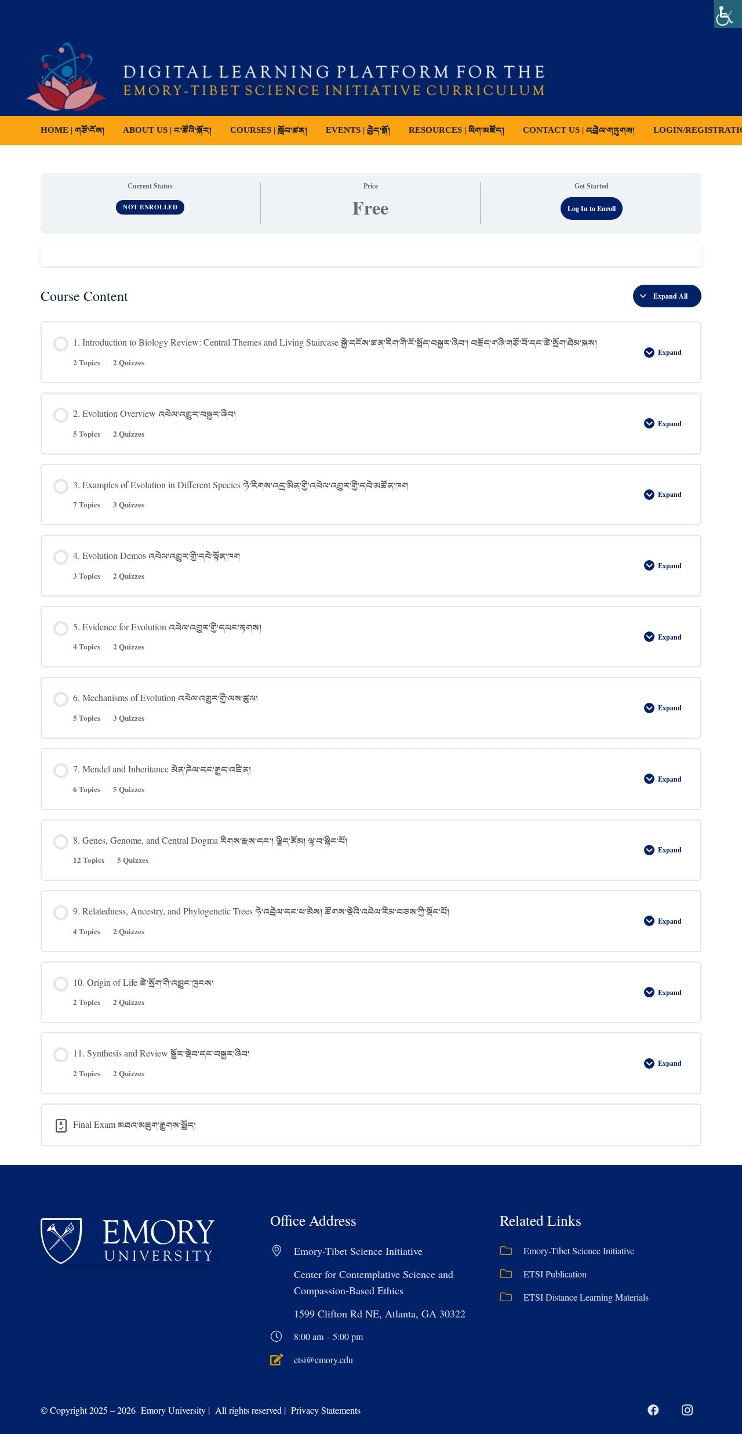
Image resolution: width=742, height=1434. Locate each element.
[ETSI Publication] (511, 1274)
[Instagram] (686, 1410)
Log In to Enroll (592, 208)
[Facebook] (653, 1410)
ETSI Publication (555, 1274)
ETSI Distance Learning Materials (586, 1297)
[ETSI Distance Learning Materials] (511, 1297)
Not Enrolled (150, 207)
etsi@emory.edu (323, 1359)
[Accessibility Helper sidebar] (728, 14)
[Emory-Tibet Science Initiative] (511, 1251)
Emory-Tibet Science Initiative (578, 1250)
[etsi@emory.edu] (282, 1360)
